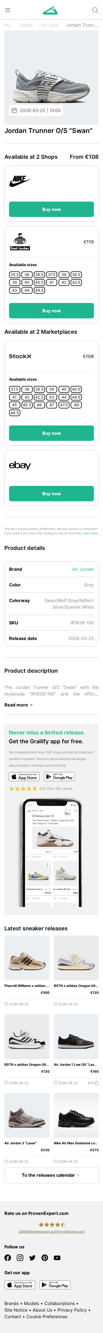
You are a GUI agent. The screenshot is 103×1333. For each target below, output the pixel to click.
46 (39, 405)
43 (14, 290)
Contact (12, 1316)
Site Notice (15, 1310)
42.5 (76, 282)
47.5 (64, 405)
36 (26, 274)
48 (76, 405)
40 (26, 282)
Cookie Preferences (46, 1316)
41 (51, 282)
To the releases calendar (48, 1175)
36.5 (39, 274)
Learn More (90, 533)
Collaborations (59, 1303)
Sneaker (28, 25)
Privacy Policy (72, 1310)
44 (26, 290)
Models (31, 1303)
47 (51, 405)
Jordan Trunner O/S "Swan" (82, 25)
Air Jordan (51, 25)
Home (10, 25)
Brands (11, 1303)
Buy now (51, 209)
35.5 (14, 274)
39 (14, 282)
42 (64, 282)
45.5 (27, 405)
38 (64, 274)
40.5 (39, 282)
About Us (42, 1310)
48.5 (14, 413)
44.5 (39, 290)
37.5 (51, 274)
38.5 (76, 274)
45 (14, 405)
